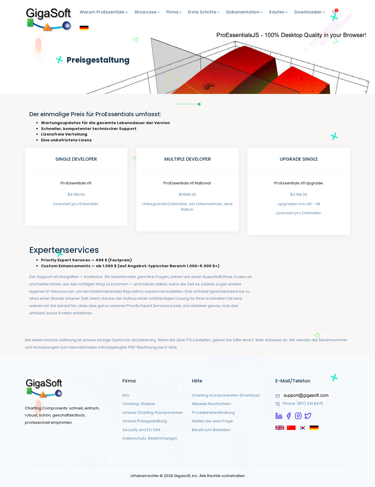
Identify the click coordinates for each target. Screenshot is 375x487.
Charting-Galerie (138, 404)
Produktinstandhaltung (213, 412)
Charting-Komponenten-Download (226, 395)
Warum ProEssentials (102, 12)
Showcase (145, 12)
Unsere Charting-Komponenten (152, 412)
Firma (172, 12)
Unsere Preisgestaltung (144, 421)
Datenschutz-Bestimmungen (149, 438)
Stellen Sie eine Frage (212, 421)
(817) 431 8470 (310, 403)
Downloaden (308, 12)
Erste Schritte (202, 12)
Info (125, 395)
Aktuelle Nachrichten (211, 404)
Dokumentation (242, 12)
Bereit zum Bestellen (211, 430)
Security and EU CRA (141, 430)
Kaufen (276, 12)
